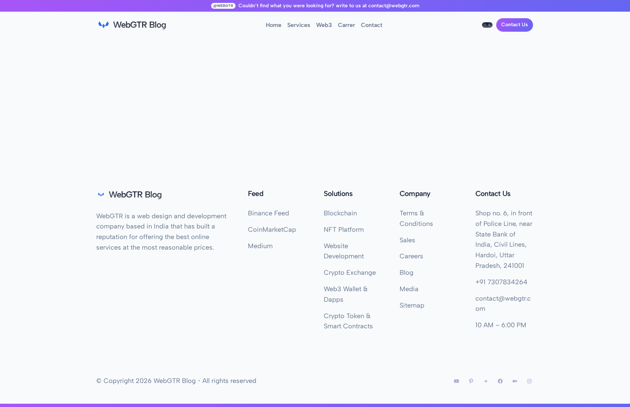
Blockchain (340, 213)
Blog (406, 273)
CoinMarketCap (272, 230)
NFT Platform (344, 230)
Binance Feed (268, 213)
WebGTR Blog (139, 24)
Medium (260, 246)
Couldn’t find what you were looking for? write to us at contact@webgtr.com (328, 6)
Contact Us (514, 24)
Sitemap (412, 305)
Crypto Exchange (350, 273)
